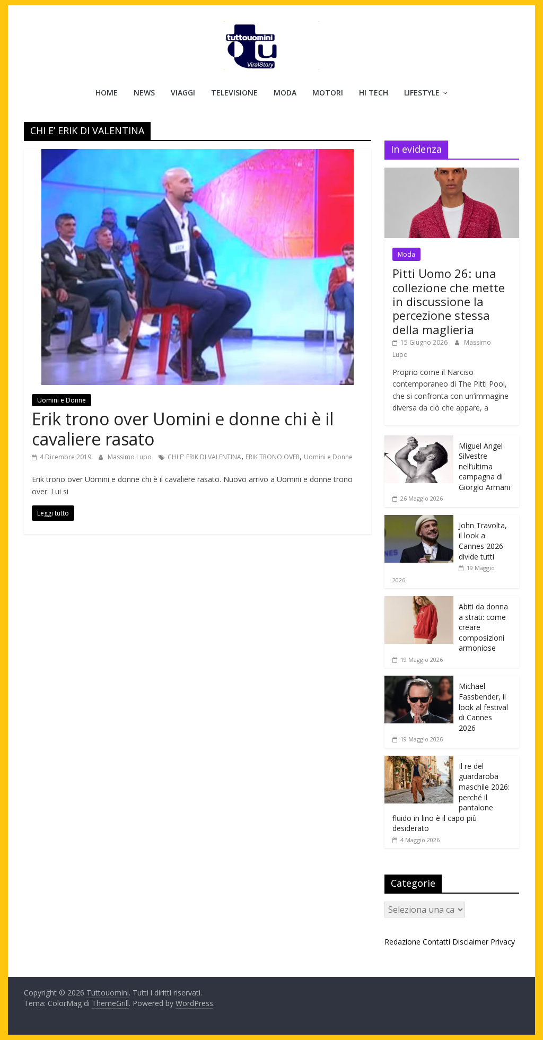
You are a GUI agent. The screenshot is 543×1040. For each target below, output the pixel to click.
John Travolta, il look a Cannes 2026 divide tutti (483, 541)
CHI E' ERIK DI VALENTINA (204, 456)
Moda (285, 93)
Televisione (234, 93)
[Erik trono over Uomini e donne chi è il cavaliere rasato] (197, 155)
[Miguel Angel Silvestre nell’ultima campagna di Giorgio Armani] (418, 441)
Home (106, 93)
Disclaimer (470, 942)
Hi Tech (373, 93)
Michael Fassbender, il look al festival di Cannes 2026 (483, 706)
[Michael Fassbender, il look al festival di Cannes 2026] (418, 681)
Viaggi (183, 93)
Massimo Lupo (130, 456)
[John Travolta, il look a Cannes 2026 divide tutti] (418, 520)
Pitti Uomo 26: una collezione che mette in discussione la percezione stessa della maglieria (448, 301)
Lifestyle (422, 93)
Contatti (436, 942)
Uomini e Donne (61, 400)
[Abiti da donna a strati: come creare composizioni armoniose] (418, 602)
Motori (327, 93)
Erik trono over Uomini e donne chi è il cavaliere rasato (183, 428)
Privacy (503, 942)
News (144, 93)
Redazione (402, 942)
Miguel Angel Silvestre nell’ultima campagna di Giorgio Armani (484, 466)
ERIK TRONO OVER (273, 456)
